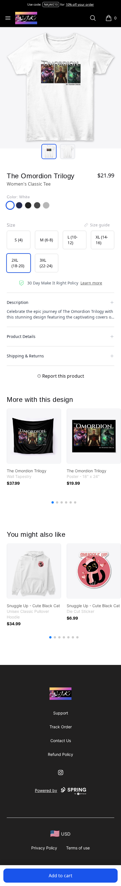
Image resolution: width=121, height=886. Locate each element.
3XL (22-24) (46, 262)
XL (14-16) (102, 239)
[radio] (18, 240)
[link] (34, 436)
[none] (96, 225)
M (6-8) (46, 239)
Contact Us (60, 740)
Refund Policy (60, 754)
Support (60, 713)
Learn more (91, 283)
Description (17, 302)
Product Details (21, 336)
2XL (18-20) (18, 262)
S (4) (19, 239)
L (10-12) (73, 239)
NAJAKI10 (51, 4)
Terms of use (78, 847)
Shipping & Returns (25, 356)
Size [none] (11, 225)
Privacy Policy (44, 847)
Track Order (61, 726)
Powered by (46, 790)
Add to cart (60, 875)
